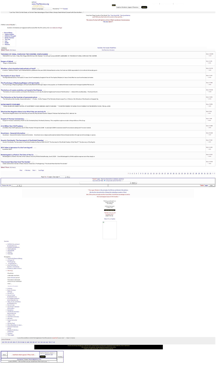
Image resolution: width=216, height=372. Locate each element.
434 (44, 342)
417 (36, 342)
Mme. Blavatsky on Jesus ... (15, 325)
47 (16, 342)
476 (11, 342)
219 (3, 342)
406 (28, 342)
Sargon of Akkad (7, 61)
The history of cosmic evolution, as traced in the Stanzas (21, 90)
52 (25, 342)
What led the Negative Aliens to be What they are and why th (23, 112)
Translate (65, 8)
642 (47, 342)
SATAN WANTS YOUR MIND (10, 104)
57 (52, 342)
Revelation (10, 310)
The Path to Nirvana (13, 316)
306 (14, 342)
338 (31, 342)
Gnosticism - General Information (13, 133)
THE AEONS (10, 250)
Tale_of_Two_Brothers (14, 301)
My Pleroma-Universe (108, 50)
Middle (7, 43)
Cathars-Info (11, 315)
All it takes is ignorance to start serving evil (16, 147)
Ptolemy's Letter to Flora (14, 268)
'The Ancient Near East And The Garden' (15, 162)
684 (23, 342)
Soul (6, 41)
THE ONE (10, 254)
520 (41, 342)
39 (21, 342)
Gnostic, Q (10, 293)
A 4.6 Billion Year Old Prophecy (12, 126)
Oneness (9, 333)
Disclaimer (20, 359)
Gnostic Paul (11, 323)
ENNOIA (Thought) (10, 36)
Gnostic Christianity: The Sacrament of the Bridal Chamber (22, 140)
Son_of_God (11, 295)
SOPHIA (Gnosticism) (13, 244)
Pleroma (7, 44)
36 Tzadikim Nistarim (13, 298)
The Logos (10, 335)
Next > (34, 170)
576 (6, 342)
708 (50, 342)
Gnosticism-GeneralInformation (13, 307)
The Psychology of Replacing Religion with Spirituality (20, 83)
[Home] (34, 2)
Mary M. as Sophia (109, 219)
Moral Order (11, 305)
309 (33, 342)
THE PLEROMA (11, 249)
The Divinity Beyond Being (14, 258)
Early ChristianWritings (11, 291)
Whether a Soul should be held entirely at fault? (18, 69)
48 (54, 342)
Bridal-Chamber (9, 38)
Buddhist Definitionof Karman (12, 330)
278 (19, 342)
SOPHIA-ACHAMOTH (13, 247)
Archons (9, 288)
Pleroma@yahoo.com (34, 359)
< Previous (27, 170)
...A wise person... (12, 263)
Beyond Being (8, 32)
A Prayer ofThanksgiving (11, 261)
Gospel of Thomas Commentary (12, 119)
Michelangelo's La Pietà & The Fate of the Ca (17, 155)
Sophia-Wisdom (9, 34)
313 (39, 342)
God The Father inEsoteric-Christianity (13, 266)
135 (8, 342)
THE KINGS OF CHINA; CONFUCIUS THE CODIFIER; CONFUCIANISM (24, 54)
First (21, 170)
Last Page (41, 170)
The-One (7, 39)
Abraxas (9, 318)
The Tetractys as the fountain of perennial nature (19, 97)
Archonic (13, 277)
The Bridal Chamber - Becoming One (13, 312)
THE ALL (9, 252)
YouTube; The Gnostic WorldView (106, 47)
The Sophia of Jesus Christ (10, 76)
